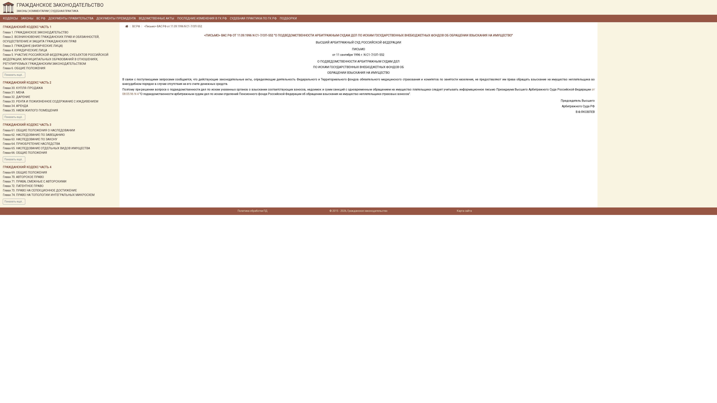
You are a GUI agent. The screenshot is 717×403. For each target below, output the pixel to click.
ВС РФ (40, 18)
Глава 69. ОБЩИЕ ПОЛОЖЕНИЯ (25, 172)
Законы (27, 18)
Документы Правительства (70, 18)
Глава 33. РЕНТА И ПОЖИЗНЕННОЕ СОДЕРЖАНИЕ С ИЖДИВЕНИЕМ (50, 101)
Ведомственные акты (156, 18)
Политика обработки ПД (253, 210)
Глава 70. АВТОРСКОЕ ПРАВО (23, 177)
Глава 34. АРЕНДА (15, 106)
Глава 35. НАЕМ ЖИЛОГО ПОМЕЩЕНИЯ (30, 110)
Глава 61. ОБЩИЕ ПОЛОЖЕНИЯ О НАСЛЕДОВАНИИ (39, 130)
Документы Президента (116, 18)
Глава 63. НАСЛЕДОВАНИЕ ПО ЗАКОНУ (30, 139)
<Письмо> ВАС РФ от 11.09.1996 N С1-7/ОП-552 (173, 26)
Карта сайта (464, 210)
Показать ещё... (14, 74)
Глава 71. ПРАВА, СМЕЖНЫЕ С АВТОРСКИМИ (34, 181)
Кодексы (10, 18)
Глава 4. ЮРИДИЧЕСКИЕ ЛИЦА (25, 50)
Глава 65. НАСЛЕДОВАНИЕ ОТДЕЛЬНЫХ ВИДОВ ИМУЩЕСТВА (46, 148)
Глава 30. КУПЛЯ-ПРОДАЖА (23, 88)
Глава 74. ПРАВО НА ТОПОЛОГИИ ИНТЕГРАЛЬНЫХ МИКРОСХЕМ (48, 195)
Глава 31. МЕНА (13, 92)
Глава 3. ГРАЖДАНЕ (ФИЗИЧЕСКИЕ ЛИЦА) (33, 46)
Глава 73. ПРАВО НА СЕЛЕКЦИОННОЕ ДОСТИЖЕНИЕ (40, 190)
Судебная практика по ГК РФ (253, 18)
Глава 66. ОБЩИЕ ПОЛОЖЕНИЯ (25, 152)
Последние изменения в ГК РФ (202, 18)
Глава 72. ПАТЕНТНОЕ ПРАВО (23, 186)
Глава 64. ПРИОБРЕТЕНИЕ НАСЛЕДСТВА (31, 144)
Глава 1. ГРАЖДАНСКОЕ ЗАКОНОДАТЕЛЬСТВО (35, 32)
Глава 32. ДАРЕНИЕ (16, 97)
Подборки (288, 18)
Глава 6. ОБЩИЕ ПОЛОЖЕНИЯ (24, 68)
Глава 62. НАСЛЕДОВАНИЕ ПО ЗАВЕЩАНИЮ (34, 135)
